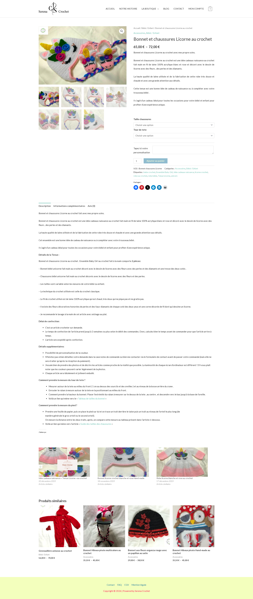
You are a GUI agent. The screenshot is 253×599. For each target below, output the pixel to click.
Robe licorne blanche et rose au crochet (175, 478)
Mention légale (138, 584)
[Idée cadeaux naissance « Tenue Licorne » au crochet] (67, 462)
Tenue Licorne (164, 176)
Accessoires (139, 33)
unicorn (174, 176)
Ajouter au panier (156, 160)
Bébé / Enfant (148, 28)
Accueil (137, 28)
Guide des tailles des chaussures (95, 424)
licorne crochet (201, 172)
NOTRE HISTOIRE (128, 8)
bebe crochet (149, 172)
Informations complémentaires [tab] (69, 206)
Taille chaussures (142, 119)
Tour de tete (140, 129)
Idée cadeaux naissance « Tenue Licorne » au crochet (63, 478)
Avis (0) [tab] (91, 206)
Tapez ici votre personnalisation (142, 150)
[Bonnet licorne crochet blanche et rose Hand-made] (126, 462)
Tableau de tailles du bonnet (91, 398)
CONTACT (178, 8)
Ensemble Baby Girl (164, 172)
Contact (111, 584)
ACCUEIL (110, 8)
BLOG (166, 8)
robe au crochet (140, 176)
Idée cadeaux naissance (184, 172)
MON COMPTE (196, 8)
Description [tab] (45, 206)
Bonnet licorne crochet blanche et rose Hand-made (121, 478)
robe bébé (152, 176)
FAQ (119, 584)
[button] (121, 31)
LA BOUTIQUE (149, 8)
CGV (126, 584)
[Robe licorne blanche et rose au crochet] (185, 462)
